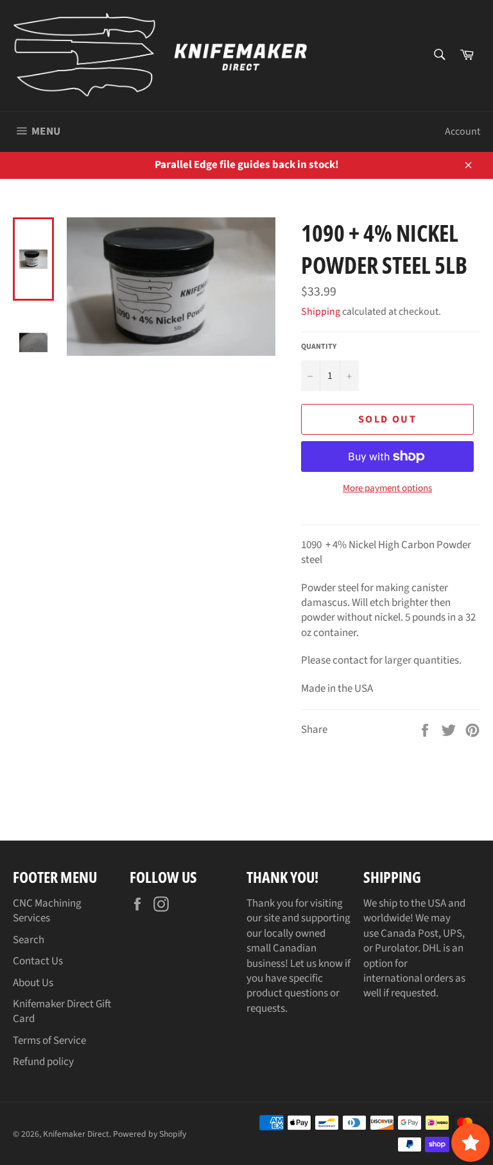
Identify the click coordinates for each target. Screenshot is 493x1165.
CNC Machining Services (47, 911)
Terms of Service (49, 1040)
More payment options (387, 488)
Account (462, 131)
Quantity (318, 347)
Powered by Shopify (149, 1134)
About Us (33, 983)
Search (28, 940)
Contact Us (38, 961)
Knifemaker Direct (76, 1134)
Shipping (320, 312)
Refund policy (43, 1061)
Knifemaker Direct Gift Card (62, 1011)
